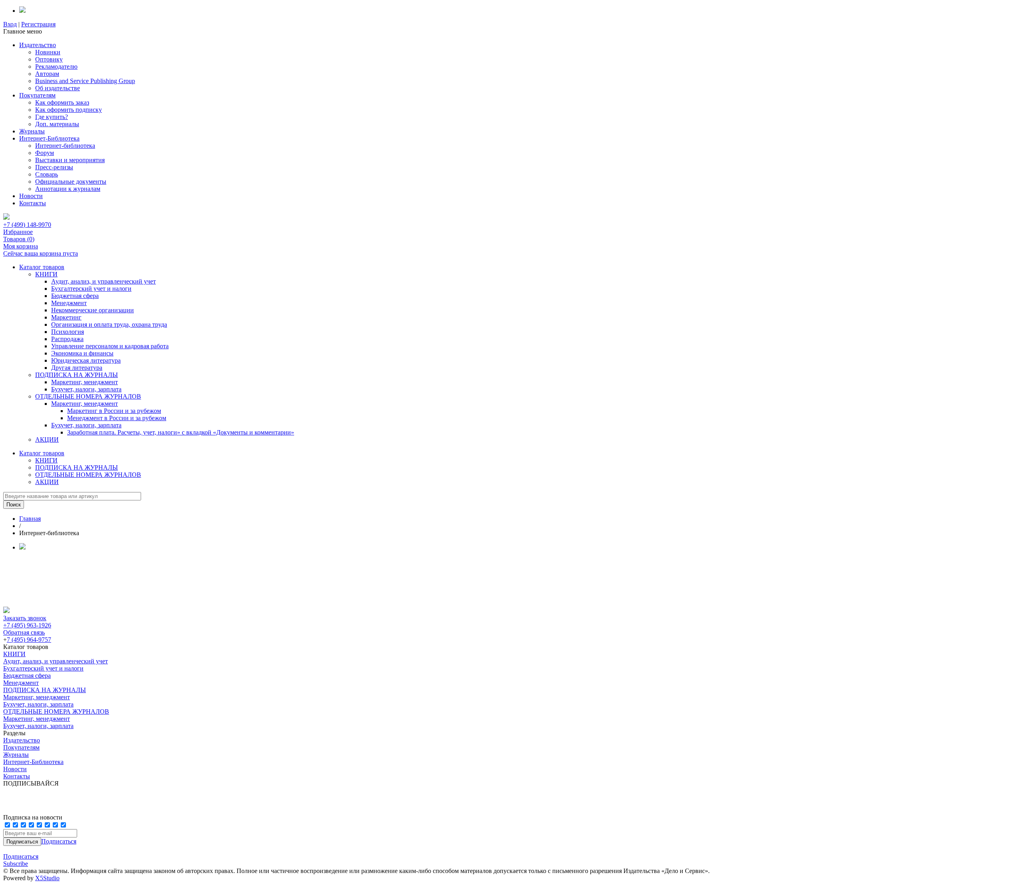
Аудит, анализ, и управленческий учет (103, 281)
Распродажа (67, 338)
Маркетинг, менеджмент (84, 382)
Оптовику (49, 59)
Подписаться (58, 841)
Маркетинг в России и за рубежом (114, 410)
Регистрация (38, 24)
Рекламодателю (56, 66)
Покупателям (37, 95)
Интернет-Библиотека (49, 138)
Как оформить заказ (62, 102)
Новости (31, 195)
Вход (10, 24)
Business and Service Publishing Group (85, 80)
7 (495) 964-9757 (29, 639)
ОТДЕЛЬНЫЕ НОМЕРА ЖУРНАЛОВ (88, 396)
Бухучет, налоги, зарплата (86, 389)
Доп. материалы (57, 124)
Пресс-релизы (54, 167)
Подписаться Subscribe (20, 860)
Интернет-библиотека (65, 145)
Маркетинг (66, 317)
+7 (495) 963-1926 (27, 625)
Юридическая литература (86, 360)
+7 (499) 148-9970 (27, 224)
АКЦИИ (47, 439)
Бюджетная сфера (75, 295)
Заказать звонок (24, 618)
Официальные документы (70, 181)
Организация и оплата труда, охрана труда (109, 324)
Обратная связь (24, 632)
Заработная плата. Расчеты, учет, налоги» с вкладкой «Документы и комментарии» (180, 432)
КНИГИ (46, 274)
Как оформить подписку (68, 109)
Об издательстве (57, 88)
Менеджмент (69, 303)
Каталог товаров (41, 267)
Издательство (37, 45)
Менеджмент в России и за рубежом (116, 418)
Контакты (32, 203)
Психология (67, 331)
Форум (44, 152)
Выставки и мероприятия (70, 160)
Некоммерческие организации (92, 310)
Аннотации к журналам (67, 188)
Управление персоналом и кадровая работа (110, 346)
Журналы (32, 131)
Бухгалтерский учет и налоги (91, 288)
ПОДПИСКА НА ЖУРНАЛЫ (76, 374)
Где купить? (51, 116)
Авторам (47, 73)
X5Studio (47, 878)
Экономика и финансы (82, 353)
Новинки (47, 52)
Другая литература (76, 367)
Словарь (46, 174)
